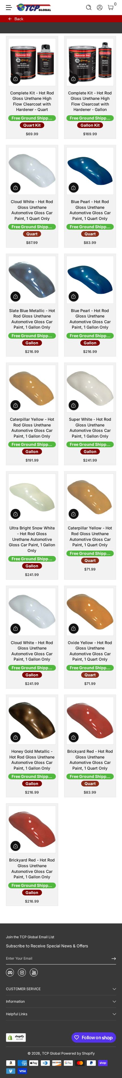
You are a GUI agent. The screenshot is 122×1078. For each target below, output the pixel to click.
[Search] (88, 7)
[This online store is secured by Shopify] (16, 1037)
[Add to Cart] (15, 79)
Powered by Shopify (78, 1053)
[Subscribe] (111, 958)
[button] (88, 7)
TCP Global (51, 1053)
